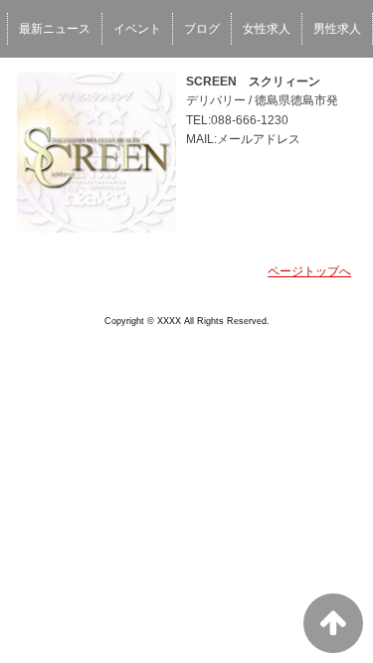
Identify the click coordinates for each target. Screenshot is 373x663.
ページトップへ (309, 271)
